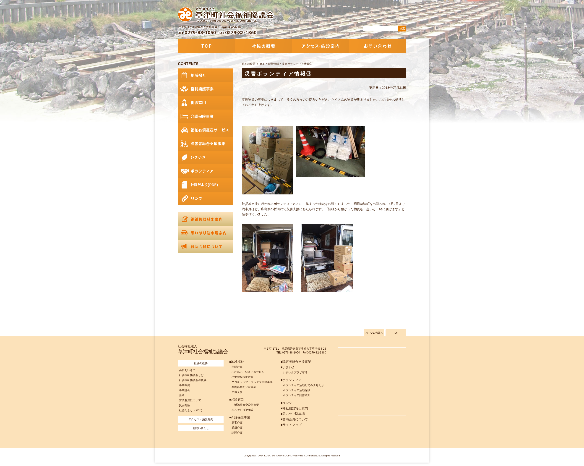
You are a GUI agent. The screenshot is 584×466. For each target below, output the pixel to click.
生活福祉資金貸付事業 (245, 404)
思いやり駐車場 (205, 233)
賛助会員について (205, 246)
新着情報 (273, 63)
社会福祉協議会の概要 (192, 380)
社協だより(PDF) (205, 185)
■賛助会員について (294, 419)
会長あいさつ (187, 370)
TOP (206, 46)
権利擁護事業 (205, 89)
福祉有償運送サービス (205, 130)
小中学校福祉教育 (242, 377)
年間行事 (237, 367)
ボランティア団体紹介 (296, 395)
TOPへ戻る (396, 332)
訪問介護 (237, 432)
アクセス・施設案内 (320, 46)
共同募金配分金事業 (244, 387)
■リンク (286, 403)
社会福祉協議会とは (191, 375)
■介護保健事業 (239, 417)
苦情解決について (190, 400)
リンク (205, 198)
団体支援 (237, 392)
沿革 (182, 395)
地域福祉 (205, 75)
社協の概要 (263, 46)
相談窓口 (205, 103)
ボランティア (205, 171)
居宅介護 (237, 422)
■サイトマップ (291, 425)
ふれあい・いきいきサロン (248, 372)
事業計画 (184, 390)
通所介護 (237, 427)
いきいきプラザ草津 (295, 372)
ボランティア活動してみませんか (303, 385)
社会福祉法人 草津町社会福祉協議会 (226, 15)
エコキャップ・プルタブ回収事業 (252, 382)
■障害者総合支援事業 (296, 362)
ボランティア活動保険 (296, 390)
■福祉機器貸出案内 (294, 408)
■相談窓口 (236, 399)
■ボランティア (291, 380)
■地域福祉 (236, 362)
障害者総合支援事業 (205, 144)
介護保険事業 (205, 116)
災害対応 (184, 405)
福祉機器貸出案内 (205, 219)
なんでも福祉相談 (242, 409)
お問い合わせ (377, 46)
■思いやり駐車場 (293, 414)
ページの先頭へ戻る (374, 332)
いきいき (205, 157)
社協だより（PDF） (191, 410)
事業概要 (184, 385)
